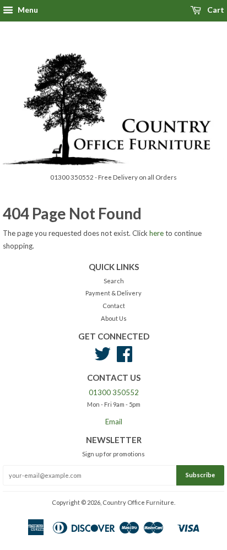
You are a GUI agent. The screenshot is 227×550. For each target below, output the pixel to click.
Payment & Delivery (113, 292)
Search (114, 280)
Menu (27, 9)
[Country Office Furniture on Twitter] (102, 358)
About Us (114, 318)
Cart (215, 9)
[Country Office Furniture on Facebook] (124, 358)
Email (113, 421)
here (156, 233)
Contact (113, 305)
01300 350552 (114, 392)
